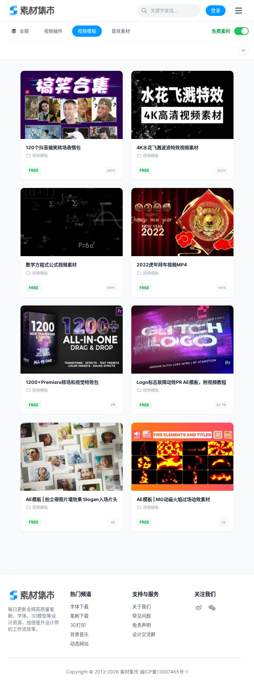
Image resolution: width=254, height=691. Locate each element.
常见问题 (141, 616)
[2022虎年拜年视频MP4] (182, 222)
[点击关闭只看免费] (241, 31)
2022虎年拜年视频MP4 (162, 264)
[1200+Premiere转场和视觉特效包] (72, 339)
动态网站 (79, 643)
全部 (23, 31)
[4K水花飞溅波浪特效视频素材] (182, 105)
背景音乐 (79, 634)
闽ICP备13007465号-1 (164, 671)
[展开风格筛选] (243, 50)
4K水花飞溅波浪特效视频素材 (167, 147)
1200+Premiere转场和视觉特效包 (62, 382)
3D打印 (78, 625)
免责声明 (141, 625)
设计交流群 (143, 634)
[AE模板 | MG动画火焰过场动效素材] (182, 457)
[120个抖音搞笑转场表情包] (72, 105)
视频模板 (87, 31)
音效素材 (120, 31)
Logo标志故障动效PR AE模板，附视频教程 (181, 382)
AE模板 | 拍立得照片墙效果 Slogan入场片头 (71, 499)
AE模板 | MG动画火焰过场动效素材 (173, 499)
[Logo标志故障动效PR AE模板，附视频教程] (182, 339)
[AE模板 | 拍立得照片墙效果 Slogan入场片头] (72, 457)
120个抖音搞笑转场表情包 (53, 147)
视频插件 (53, 31)
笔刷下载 (79, 616)
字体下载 (79, 606)
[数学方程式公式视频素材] (72, 222)
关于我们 (141, 606)
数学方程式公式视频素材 (51, 264)
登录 (215, 10)
